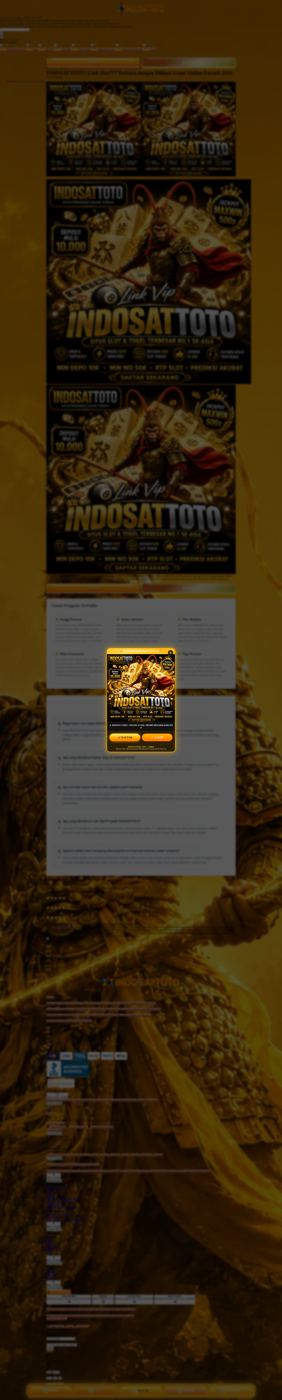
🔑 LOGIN (157, 737)
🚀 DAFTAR (124, 737)
